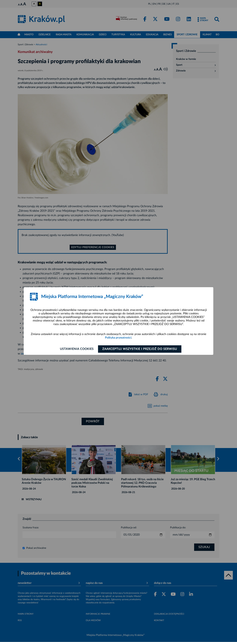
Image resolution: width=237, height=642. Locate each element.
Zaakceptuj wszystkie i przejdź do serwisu (139, 349)
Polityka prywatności (118, 337)
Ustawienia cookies (77, 349)
